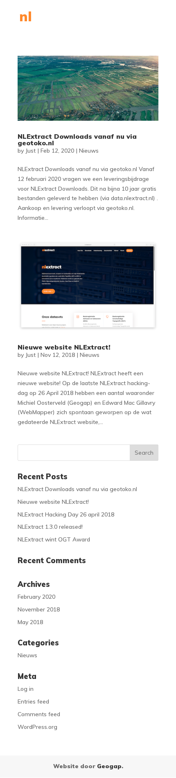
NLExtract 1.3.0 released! (50, 526)
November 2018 (39, 609)
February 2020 (36, 596)
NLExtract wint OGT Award (54, 539)
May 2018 (30, 622)
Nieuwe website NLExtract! (64, 347)
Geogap (109, 766)
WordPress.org (37, 727)
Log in (26, 688)
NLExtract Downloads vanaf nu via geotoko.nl (77, 139)
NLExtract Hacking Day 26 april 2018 (66, 514)
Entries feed (33, 701)
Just (30, 150)
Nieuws (89, 150)
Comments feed (39, 714)
